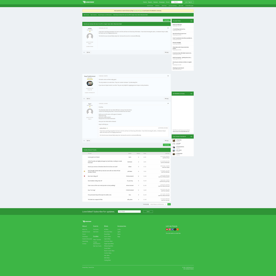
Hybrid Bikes (107, 239)
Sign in (190, 2)
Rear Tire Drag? (91, 190)
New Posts (164, 5)
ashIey (90, 28)
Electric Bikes (107, 236)
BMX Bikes (107, 258)
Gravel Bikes (107, 248)
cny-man (167, 200)
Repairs (150, 2)
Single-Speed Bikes (109, 243)
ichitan (129, 166)
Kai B (130, 157)
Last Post (165, 157)
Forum (167, 2)
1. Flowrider (179, 140)
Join (186, 2)
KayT (89, 104)
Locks (118, 229)
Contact (84, 243)
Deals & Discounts (87, 239)
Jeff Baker (130, 171)
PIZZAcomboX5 (130, 176)
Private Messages (189, 5)
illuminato (130, 162)
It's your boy (130, 180)
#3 (168, 103)
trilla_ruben (129, 199)
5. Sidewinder (179, 153)
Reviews (155, 2)
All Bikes (106, 229)
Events (145, 2)
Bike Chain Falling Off (93, 176)
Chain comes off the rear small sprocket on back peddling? (101, 185)
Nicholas (167, 172)
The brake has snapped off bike (95, 199)
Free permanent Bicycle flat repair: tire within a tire (99, 194)
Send (148, 211)
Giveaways (162, 2)
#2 (168, 75)
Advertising (85, 241)
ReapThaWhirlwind (89, 76)
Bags (118, 236)
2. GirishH (178, 143)
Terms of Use (91, 267)
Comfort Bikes (107, 253)
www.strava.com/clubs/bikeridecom (181, 131)
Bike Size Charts (97, 246)
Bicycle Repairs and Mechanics (105, 14)
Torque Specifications (96, 242)
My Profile (181, 5)
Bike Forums (86, 14)
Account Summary (173, 5)
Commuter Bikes (108, 241)
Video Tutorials (97, 239)
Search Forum (150, 5)
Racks (118, 234)
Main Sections (94, 14)
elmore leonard (129, 185)
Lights (118, 232)
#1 (168, 27)
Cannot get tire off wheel (93, 157)
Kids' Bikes (107, 255)
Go (169, 204)
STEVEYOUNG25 (130, 190)
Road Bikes (107, 234)
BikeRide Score (86, 232)
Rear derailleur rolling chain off (95, 180)
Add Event (95, 232)
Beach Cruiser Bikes (109, 250)
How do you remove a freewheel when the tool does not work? (102, 166)
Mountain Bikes (108, 232)
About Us (84, 229)
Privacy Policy (85, 267)
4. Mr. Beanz (179, 150)
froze (168, 157)
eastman (167, 190)
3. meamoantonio (180, 146)
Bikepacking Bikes (108, 246)
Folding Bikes (107, 260)
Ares (130, 194)
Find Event (95, 229)
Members (157, 5)
